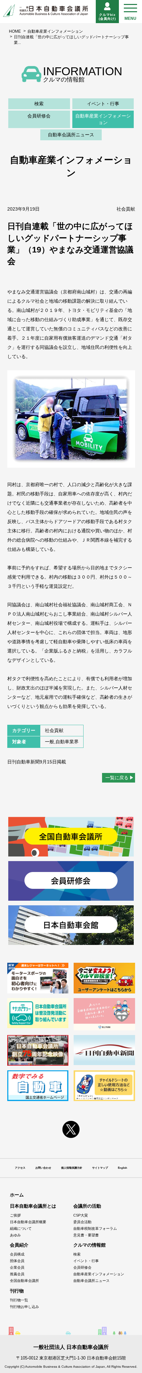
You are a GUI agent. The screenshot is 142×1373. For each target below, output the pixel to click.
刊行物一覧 (19, 1300)
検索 (39, 103)
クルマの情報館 (89, 1245)
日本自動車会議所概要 (28, 1222)
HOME (15, 31)
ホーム (17, 1194)
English (122, 1167)
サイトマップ (100, 1167)
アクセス (20, 1167)
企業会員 (17, 1267)
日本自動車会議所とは (33, 1206)
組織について (21, 1228)
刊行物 (17, 1290)
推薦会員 (17, 1274)
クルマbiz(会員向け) (107, 16)
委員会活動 (82, 1222)
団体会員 (17, 1261)
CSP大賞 (80, 1215)
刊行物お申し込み (24, 1307)
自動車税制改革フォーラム (95, 1228)
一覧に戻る (116, 777)
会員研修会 (39, 115)
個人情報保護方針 (71, 1167)
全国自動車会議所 (24, 1281)
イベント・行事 (103, 103)
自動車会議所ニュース (71, 134)
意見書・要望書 (86, 1235)
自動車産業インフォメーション (55, 31)
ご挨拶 (15, 1215)
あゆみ (15, 1235)
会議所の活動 (87, 1206)
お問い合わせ (43, 1167)
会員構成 (17, 1254)
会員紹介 (19, 1245)
